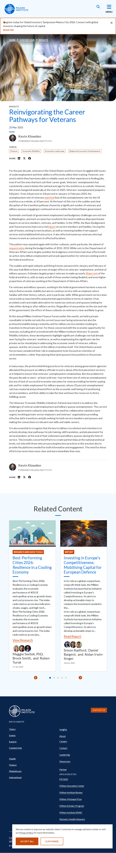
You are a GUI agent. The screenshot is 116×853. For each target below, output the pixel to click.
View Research (23, 640)
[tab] (50, 678)
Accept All (27, 841)
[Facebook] (29, 158)
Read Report (72, 636)
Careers (63, 741)
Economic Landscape (54, 151)
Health (12, 758)
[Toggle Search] (98, 7)
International (15, 777)
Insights (43, 40)
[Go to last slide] (35, 677)
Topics (12, 729)
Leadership (64, 754)
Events (12, 735)
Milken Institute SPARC (70, 812)
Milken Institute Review (70, 792)
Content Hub (27, 40)
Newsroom (64, 761)
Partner (63, 769)
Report (69, 552)
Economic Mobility (31, 151)
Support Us (99, 710)
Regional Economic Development (84, 151)
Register (8, 30)
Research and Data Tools (28, 552)
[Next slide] (80, 677)
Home (12, 40)
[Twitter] (24, 158)
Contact (63, 748)
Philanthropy (15, 771)
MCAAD (63, 779)
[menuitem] (33, 729)
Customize (52, 841)
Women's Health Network (72, 819)
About (62, 736)
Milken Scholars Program (71, 805)
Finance (13, 151)
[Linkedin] (19, 158)
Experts (13, 741)
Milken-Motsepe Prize (70, 799)
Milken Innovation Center (71, 785)
